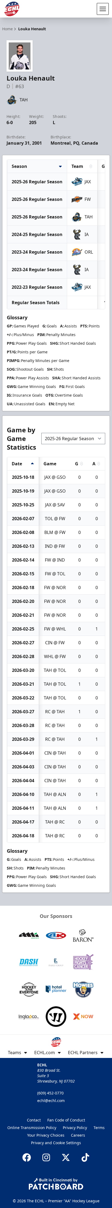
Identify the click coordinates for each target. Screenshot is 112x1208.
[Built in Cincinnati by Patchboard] (56, 1184)
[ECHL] (11, 9)
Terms (99, 1127)
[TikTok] (85, 1157)
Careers (78, 1135)
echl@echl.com (51, 1100)
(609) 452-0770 (50, 1093)
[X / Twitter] (65, 1157)
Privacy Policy (75, 1127)
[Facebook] (26, 1157)
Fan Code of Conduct (66, 1120)
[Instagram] (46, 1157)
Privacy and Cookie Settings (56, 1142)
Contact (34, 1120)
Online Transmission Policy (31, 1127)
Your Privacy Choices (45, 1135)
